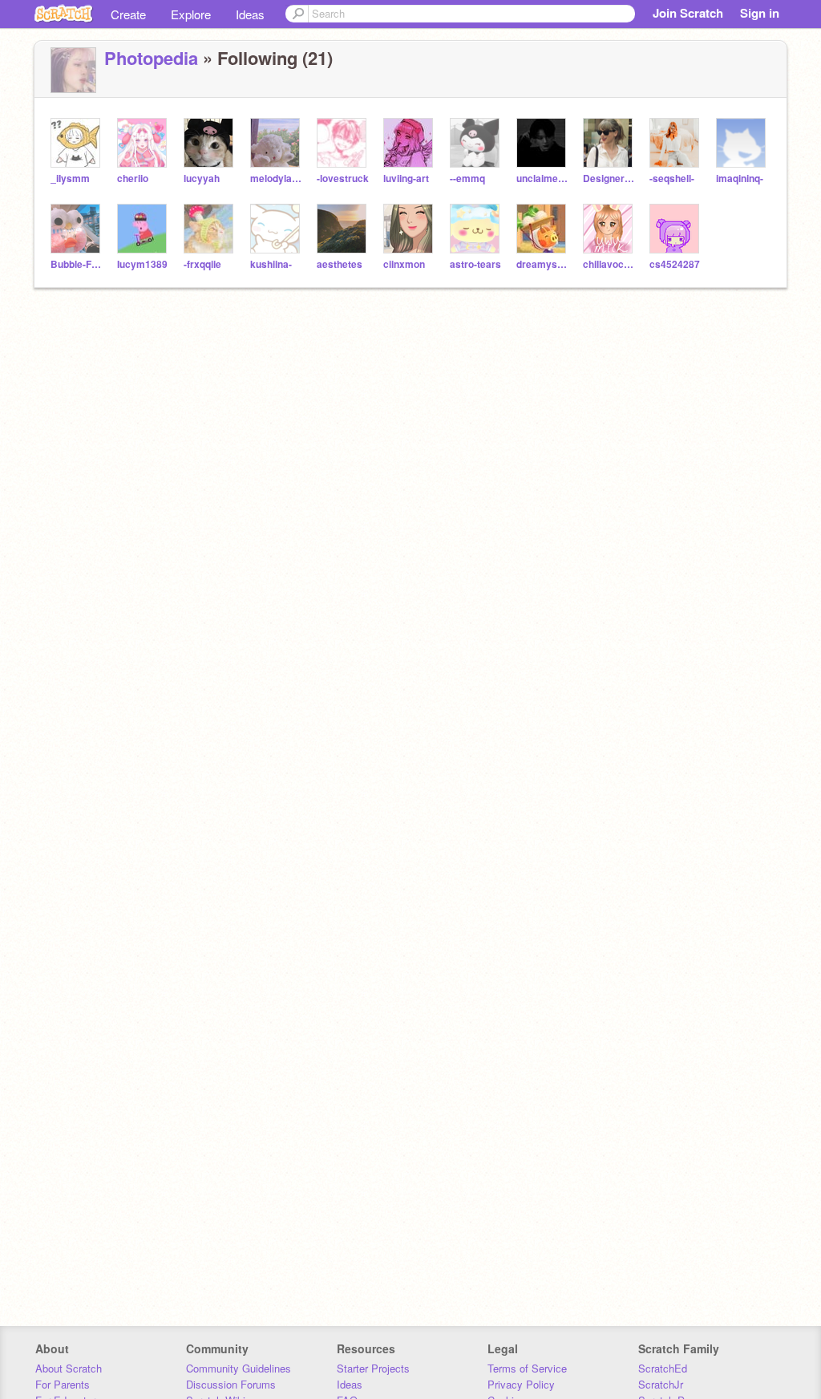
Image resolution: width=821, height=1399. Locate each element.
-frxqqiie (202, 264)
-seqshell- (671, 178)
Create (128, 14)
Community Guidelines (238, 1368)
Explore (191, 14)
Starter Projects (373, 1368)
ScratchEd (662, 1368)
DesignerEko (610, 178)
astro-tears (475, 264)
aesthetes (339, 264)
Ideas (250, 14)
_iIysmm (70, 178)
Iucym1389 (142, 264)
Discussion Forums (231, 1384)
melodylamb (277, 178)
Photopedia (151, 58)
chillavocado (610, 264)
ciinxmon (404, 264)
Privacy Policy (521, 1384)
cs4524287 (674, 264)
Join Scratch (688, 13)
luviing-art (406, 178)
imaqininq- (739, 178)
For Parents (62, 1384)
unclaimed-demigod (543, 178)
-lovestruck (343, 178)
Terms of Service (527, 1368)
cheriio (132, 178)
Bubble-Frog (77, 264)
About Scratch (68, 1368)
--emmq (467, 178)
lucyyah (202, 178)
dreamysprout (543, 264)
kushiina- (271, 264)
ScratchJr (660, 1384)
